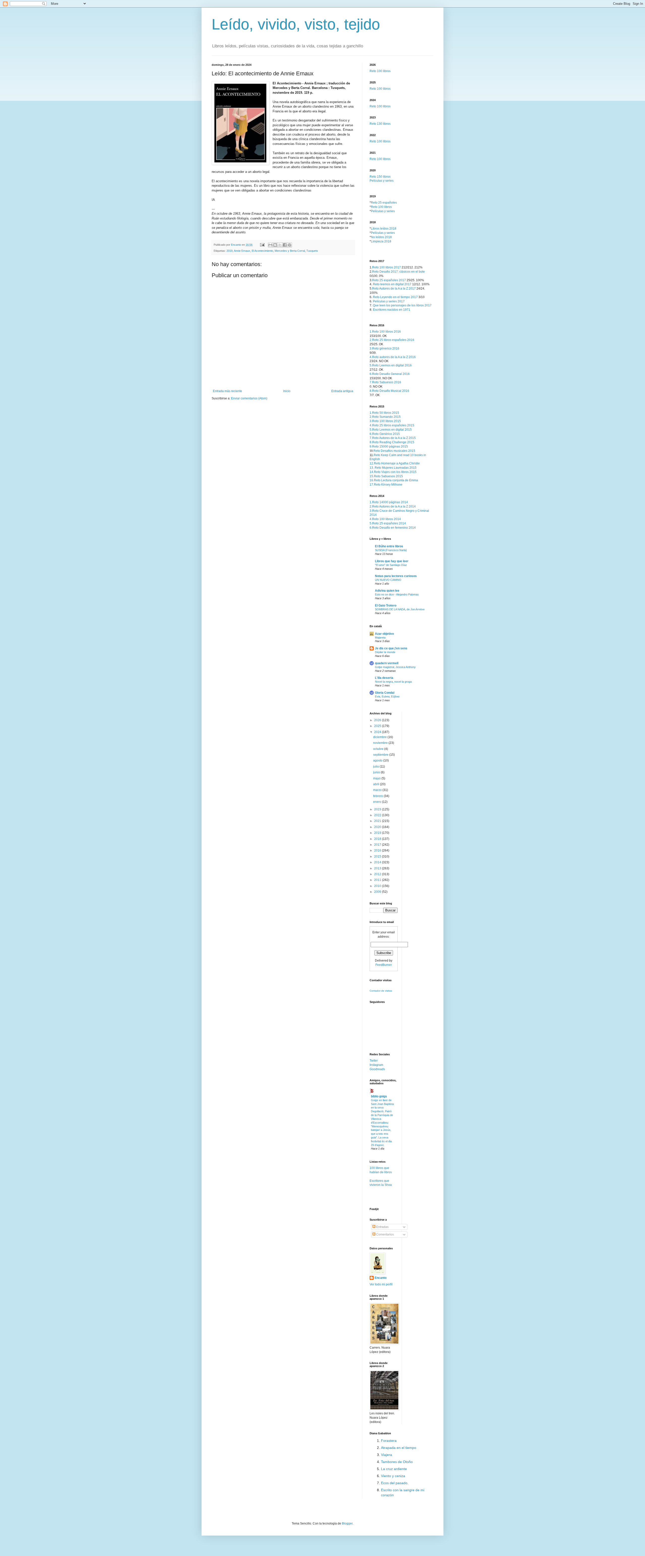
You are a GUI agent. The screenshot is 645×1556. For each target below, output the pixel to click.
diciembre (380, 737)
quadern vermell (386, 663)
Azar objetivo (384, 634)
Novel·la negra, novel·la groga (393, 681)
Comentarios (384, 1234)
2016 (378, 850)
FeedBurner (383, 965)
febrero (378, 796)
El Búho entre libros (389, 546)
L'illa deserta (384, 678)
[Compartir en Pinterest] (289, 244)
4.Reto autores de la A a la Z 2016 (393, 357)
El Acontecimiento (262, 250)
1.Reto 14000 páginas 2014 (389, 502)
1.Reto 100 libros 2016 (385, 331)
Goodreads (377, 1069)
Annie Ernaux (242, 250)
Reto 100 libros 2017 (386, 267)
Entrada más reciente (227, 391)
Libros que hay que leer (391, 561)
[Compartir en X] (279, 244)
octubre (378, 749)
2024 (378, 732)
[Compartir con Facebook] (284, 244)
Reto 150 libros (380, 176)
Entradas (382, 1227)
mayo (377, 778)
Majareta (380, 637)
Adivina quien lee (387, 590)
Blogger (347, 1523)
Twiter (374, 1060)
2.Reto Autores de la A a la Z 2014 (393, 506)
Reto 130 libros (380, 123)
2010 (378, 886)
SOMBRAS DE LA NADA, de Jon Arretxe (400, 609)
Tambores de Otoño (397, 1462)
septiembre (381, 754)
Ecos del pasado (394, 1483)
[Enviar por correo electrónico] (270, 244)
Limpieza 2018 (381, 241)
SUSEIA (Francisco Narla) (391, 550)
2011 (378, 880)
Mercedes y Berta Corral (290, 250)
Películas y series (382, 180)
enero (377, 802)
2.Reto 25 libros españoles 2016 (392, 340)
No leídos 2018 (381, 237)
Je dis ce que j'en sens (391, 648)
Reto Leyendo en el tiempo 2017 (395, 297)
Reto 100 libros (380, 71)
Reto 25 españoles (384, 202)
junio (377, 772)
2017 (378, 844)
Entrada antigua (342, 391)
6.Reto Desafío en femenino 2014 (393, 527)
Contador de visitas (381, 990)
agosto (378, 760)
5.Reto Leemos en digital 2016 (391, 365)
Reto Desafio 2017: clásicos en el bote (398, 271)
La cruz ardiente (394, 1469)
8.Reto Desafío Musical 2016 (389, 391)
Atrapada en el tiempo (398, 1448)
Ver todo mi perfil (381, 1284)
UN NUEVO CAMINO (388, 579)
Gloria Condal (384, 692)
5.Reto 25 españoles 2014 (388, 523)
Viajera (386, 1455)
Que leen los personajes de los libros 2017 (402, 305)
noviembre (381, 743)
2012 (378, 874)
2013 (378, 868)
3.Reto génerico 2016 (384, 348)
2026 (378, 720)
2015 (378, 856)
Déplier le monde (385, 652)
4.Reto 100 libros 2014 (385, 519)
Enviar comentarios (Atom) (249, 398)
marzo (377, 790)
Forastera (389, 1441)
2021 (378, 821)
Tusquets (312, 250)
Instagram (376, 1065)
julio (376, 766)
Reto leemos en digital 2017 (392, 284)
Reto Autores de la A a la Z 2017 (394, 288)
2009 (378, 892)
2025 (378, 726)
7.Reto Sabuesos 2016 (385, 382)
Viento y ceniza (393, 1476)
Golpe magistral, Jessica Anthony (395, 667)
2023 (378, 809)
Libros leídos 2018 (383, 228)
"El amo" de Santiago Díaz (391, 564)
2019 (230, 250)
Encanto (380, 1278)
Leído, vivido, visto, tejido (296, 24)
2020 (378, 827)
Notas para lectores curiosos (396, 576)
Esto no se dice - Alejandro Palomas (397, 594)
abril (376, 784)
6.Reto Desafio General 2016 (390, 374)
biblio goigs (379, 1096)
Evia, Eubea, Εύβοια (387, 696)
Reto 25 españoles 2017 (389, 280)
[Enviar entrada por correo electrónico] (262, 244)
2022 (378, 815)
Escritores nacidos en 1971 (391, 309)
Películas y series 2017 (389, 301)
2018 (378, 839)
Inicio (287, 391)
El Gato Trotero (385, 605)
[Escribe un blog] (275, 244)
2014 (378, 862)
